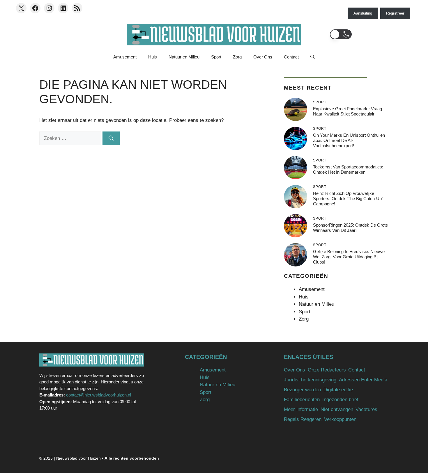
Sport (216, 56)
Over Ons (262, 56)
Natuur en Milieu (184, 56)
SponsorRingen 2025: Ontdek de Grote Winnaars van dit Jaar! (350, 228)
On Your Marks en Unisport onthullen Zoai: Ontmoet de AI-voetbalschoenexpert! (349, 140)
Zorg (237, 56)
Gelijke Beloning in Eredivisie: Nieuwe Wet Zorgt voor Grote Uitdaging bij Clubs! (349, 256)
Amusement (125, 56)
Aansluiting (362, 13)
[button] (341, 34)
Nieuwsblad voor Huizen (78, 458)
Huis (152, 56)
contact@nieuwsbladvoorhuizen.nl (98, 394)
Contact (291, 56)
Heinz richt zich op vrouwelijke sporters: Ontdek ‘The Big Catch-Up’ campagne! (347, 198)
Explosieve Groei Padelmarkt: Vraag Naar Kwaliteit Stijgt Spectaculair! (347, 111)
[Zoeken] (111, 138)
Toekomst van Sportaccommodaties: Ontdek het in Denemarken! (348, 169)
